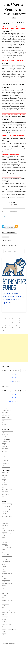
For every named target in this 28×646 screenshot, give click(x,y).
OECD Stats (4, 544)
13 (12, 324)
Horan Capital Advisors (7, 489)
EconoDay (4, 633)
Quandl (3, 549)
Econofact (4, 482)
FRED (3, 539)
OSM (3, 609)
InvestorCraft (4, 578)
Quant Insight (5, 614)
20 (12, 325)
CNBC (3, 458)
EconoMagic (4, 532)
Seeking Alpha (5, 448)
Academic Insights (5, 472)
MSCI (3, 540)
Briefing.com (4, 631)
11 (5, 324)
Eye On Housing (5, 485)
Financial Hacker (5, 604)
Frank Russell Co (5, 551)
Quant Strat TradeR (6, 617)
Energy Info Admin (6, 415)
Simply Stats (4, 622)
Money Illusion (5, 491)
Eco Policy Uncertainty (6, 533)
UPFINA (3, 496)
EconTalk (4, 508)
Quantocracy (5, 616)
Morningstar (4, 542)
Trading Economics (6, 561)
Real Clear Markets (6, 446)
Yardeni (3, 497)
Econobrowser (5, 480)
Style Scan (4, 585)
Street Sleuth (4, 450)
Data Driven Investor (6, 598)
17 (2, 325)
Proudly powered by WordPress (8, 643)
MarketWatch (5, 634)
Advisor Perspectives (6, 474)
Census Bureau (5, 412)
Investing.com (5, 523)
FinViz (3, 576)
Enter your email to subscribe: (8, 232)
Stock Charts (4, 559)
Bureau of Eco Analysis (7, 408)
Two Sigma (4, 626)
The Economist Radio (6, 506)
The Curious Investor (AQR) (7, 504)
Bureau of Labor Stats (6, 410)
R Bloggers (4, 621)
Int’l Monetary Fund (6, 432)
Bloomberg (4, 456)
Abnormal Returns (6, 441)
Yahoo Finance (5, 525)
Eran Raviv (4, 602)
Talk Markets (4, 451)
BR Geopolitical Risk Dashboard (8, 530)
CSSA (3, 597)
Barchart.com (4, 521)
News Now (4, 444)
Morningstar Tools (6, 580)
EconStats (4, 535)
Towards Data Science (6, 624)
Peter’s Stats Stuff (5, 610)
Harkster (4, 443)
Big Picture (4, 477)
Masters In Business (6, 515)
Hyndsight (4, 607)
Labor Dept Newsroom (6, 419)
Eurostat (3, 537)
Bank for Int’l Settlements (7, 431)
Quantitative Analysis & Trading (8, 612)
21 (16, 325)
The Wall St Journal (6, 467)
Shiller (3, 552)
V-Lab (3, 588)
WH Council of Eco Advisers (7, 426)
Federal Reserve (5, 417)
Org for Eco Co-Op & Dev (7, 434)
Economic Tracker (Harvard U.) (8, 600)
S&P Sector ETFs (5, 554)
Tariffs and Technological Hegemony (10, 154)
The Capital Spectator (14, 6)
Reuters (3, 465)
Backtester (4, 571)
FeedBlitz (9, 240)
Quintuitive (4, 619)
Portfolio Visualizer (6, 581)
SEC (2, 422)
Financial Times (5, 462)
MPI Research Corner (6, 492)
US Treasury (4, 424)
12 (9, 324)
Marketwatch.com (5, 463)
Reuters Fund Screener (7, 583)
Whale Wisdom (5, 563)
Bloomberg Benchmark (7, 503)
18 (5, 325)
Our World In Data (5, 545)
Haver (3, 487)
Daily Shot (4, 479)
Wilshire (3, 564)
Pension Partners (5, 494)
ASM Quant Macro (6, 593)
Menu (14, 17)
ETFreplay (4, 575)
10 (2, 324)
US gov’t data (4, 566)
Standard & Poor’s (6, 557)
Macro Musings (5, 511)
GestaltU (4, 605)
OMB (3, 420)
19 (9, 325)
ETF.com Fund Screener (7, 573)
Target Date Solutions (6, 587)
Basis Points (4, 475)
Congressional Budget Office (8, 414)
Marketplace (4, 513)
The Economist (5, 460)
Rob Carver (4, 595)
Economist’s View (5, 484)
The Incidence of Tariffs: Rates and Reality (12, 177)
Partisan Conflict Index (6, 547)
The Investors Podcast (6, 509)
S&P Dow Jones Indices (7, 556)
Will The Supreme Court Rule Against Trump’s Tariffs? (8, 219)
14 (16, 324)
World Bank (4, 436)
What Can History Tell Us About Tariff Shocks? (13, 60)
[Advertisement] (14, 348)
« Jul (3, 330)
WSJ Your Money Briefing (7, 516)
